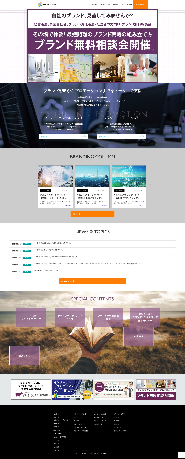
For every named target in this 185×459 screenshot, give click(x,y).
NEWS (27, 244)
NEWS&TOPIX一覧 (68, 281)
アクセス (56, 444)
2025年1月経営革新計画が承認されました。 (48, 250)
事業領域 (56, 423)
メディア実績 (57, 433)
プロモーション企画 (100, 421)
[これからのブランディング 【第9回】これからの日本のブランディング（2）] (93, 176)
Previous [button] (31, 49)
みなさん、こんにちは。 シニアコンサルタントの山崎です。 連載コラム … (56, 202)
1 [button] (88, 80)
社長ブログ (56, 450)
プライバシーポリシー (121, 431)
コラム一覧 (76, 214)
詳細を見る (45, 137)
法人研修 (76, 421)
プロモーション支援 (100, 414)
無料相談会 (115, 4)
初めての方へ (78, 424)
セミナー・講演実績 (59, 437)
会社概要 (56, 447)
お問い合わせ (140, 4)
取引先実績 (56, 430)
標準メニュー (78, 417)
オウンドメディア (99, 417)
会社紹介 (94, 4)
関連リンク (117, 424)
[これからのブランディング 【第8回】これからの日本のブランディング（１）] (129, 176)
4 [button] (97, 80)
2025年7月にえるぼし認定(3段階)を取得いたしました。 (52, 243)
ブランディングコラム (80, 427)
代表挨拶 (56, 427)
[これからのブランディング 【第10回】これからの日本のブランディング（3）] (56, 176)
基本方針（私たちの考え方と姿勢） (61, 418)
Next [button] (154, 49)
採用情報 (129, 4)
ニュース (56, 440)
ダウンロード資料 (119, 414)
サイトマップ (118, 427)
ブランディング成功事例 (81, 431)
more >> (68, 205)
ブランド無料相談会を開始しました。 (46, 270)
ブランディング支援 (105, 4)
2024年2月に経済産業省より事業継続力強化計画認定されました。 (56, 257)
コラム (123, 4)
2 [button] (91, 80)
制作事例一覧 (98, 424)
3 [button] (94, 80)
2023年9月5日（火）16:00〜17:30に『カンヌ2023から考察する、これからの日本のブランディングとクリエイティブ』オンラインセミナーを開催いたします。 (88, 264)
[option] (92, 46)
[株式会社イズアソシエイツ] (47, 4)
